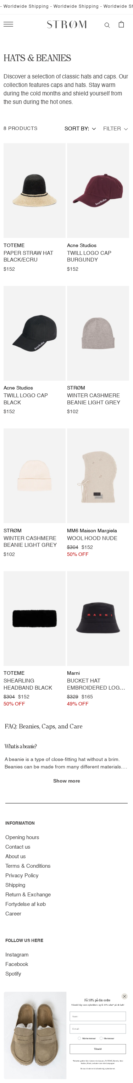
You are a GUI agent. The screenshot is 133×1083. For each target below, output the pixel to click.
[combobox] (80, 128)
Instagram (17, 955)
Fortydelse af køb (25, 904)
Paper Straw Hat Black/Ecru (28, 257)
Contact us (18, 847)
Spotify (13, 974)
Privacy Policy (22, 875)
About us (15, 856)
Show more (66, 781)
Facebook (16, 964)
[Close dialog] (124, 996)
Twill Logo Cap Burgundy (89, 257)
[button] (107, 24)
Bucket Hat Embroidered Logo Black (95, 684)
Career (13, 914)
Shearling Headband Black (28, 684)
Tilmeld (97, 1049)
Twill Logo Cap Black (26, 399)
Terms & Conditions (28, 866)
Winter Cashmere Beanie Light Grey (93, 399)
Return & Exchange (28, 894)
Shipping (15, 885)
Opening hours (22, 837)
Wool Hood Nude (92, 538)
